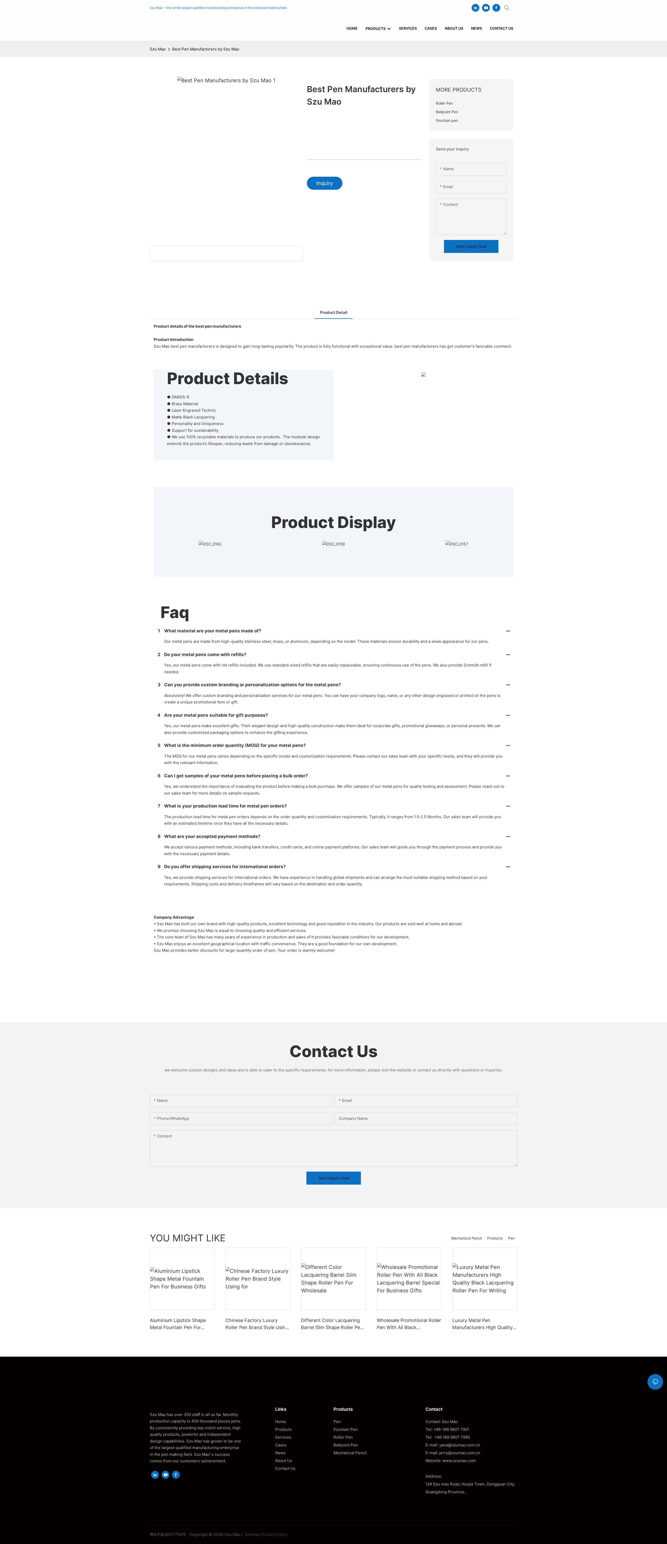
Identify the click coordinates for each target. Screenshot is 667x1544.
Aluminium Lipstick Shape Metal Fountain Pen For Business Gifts (178, 1324)
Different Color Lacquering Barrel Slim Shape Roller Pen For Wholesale (332, 1324)
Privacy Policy (274, 1534)
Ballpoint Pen (346, 1445)
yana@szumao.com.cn (459, 1445)
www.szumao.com (459, 1460)
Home (280, 1421)
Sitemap (252, 1534)
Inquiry (324, 183)
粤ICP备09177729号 (168, 1534)
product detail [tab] (333, 312)
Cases (281, 1445)
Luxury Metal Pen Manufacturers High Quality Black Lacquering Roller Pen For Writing (483, 1324)
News (280, 1452)
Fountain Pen (346, 1429)
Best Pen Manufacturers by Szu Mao (205, 49)
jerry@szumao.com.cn (459, 1452)
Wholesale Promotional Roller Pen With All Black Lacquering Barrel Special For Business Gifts (409, 1324)
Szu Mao (158, 49)
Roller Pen (343, 1437)
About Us (283, 1460)
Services (283, 1437)
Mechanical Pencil (466, 1238)
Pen (511, 1238)
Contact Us (285, 1468)
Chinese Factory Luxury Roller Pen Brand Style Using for (256, 1324)
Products (495, 1238)
